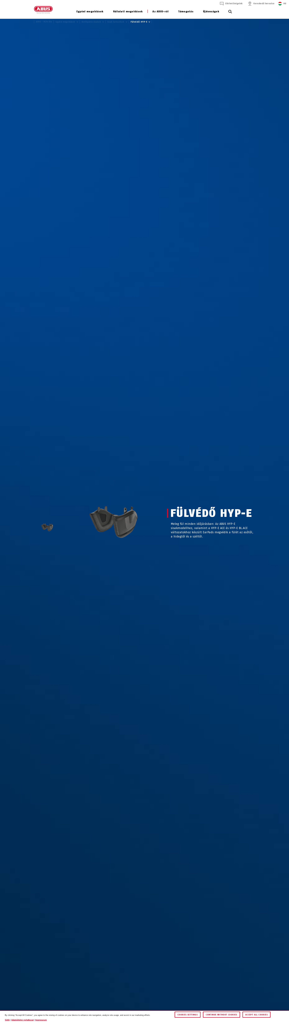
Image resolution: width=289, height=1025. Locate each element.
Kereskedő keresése (263, 3)
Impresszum (41, 1020)
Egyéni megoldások (90, 11)
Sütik (7, 1020)
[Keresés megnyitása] (230, 13)
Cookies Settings (187, 1014)
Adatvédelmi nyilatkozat (22, 1020)
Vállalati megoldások (128, 11)
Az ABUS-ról (160, 11)
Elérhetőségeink (233, 3)
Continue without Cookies (221, 1014)
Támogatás (185, 11)
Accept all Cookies (256, 1014)
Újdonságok (211, 11)
